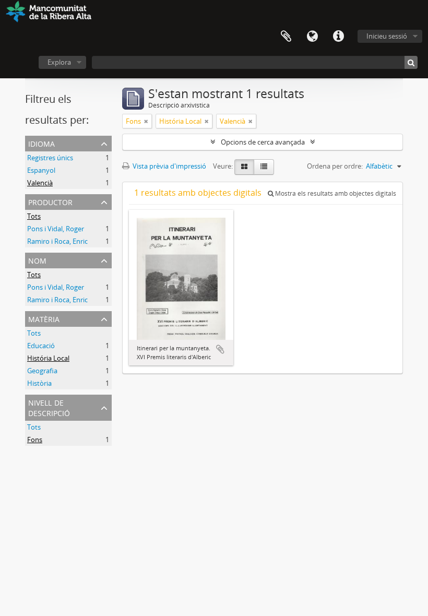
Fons (34, 439)
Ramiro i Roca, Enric (57, 241)
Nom (37, 260)
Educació (41, 345)
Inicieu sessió (386, 36)
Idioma (312, 36)
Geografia (42, 370)
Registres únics (50, 157)
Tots (34, 216)
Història (39, 383)
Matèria (44, 318)
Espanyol (41, 170)
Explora (59, 62)
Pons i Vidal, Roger (55, 228)
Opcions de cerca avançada (263, 142)
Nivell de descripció (49, 407)
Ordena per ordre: (335, 166)
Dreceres (338, 36)
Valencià (40, 182)
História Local (48, 358)
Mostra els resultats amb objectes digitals (335, 193)
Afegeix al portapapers (220, 349)
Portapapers (286, 36)
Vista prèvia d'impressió (168, 166)
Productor (50, 201)
